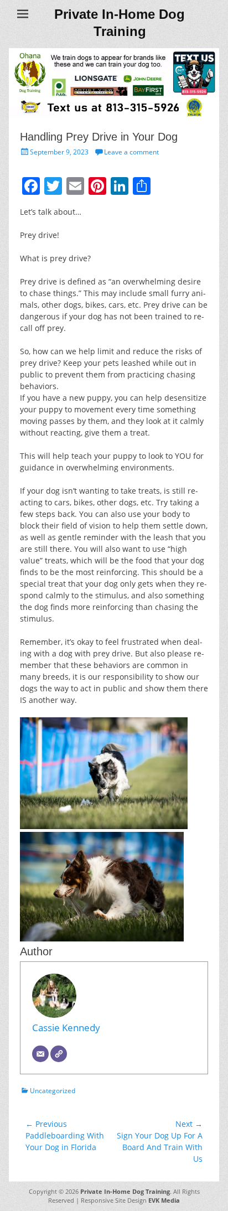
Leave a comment (131, 152)
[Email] (40, 1054)
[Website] (58, 1054)
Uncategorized (52, 1090)
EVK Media (163, 1200)
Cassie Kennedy (66, 1027)
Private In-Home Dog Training (125, 1191)
